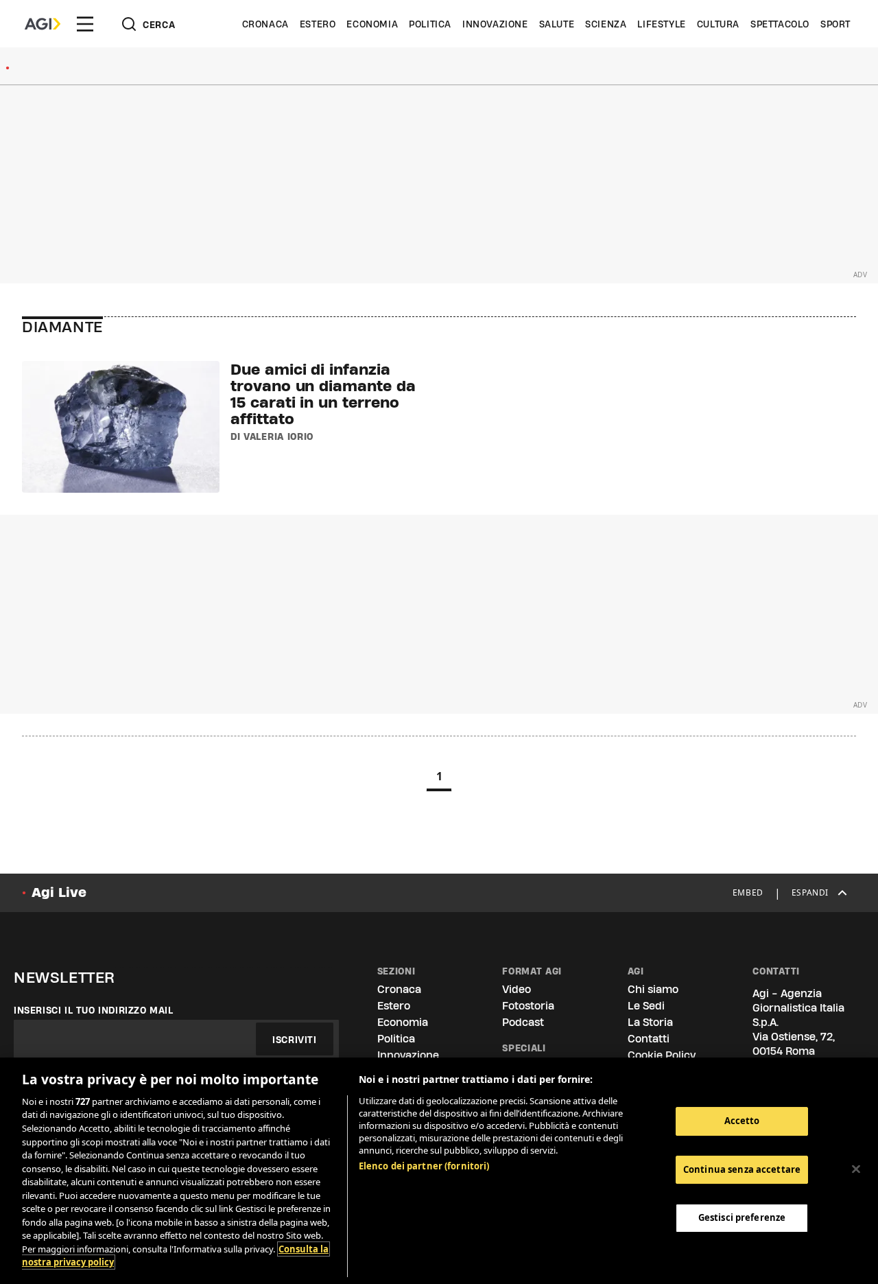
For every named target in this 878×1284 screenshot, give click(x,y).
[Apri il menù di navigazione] (85, 24)
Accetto (742, 1120)
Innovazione (495, 24)
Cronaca (265, 24)
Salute (557, 24)
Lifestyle (661, 24)
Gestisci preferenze (741, 1217)
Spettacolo (779, 24)
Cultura (718, 24)
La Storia (650, 1022)
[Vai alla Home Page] (42, 24)
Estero (318, 24)
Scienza (605, 24)
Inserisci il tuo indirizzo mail (94, 1010)
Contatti (648, 1038)
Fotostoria (528, 1005)
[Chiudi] (856, 1169)
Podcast (523, 1022)
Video (516, 989)
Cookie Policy (662, 1055)
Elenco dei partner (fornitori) (424, 1166)
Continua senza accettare (741, 1169)
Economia (372, 24)
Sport (835, 24)
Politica (430, 24)
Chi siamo (653, 989)
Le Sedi (646, 1005)
